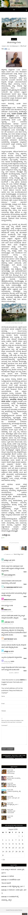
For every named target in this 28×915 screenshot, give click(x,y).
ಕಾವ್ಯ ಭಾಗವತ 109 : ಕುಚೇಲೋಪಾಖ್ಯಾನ (11, 772)
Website (3, 711)
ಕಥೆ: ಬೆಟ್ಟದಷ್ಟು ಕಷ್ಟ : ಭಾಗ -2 (12, 804)
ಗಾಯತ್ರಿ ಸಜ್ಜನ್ (7, 661)
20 (13, 848)
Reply (25, 571)
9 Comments (14, 543)
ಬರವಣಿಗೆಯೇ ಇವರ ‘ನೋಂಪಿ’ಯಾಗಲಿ (11, 811)
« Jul (3, 859)
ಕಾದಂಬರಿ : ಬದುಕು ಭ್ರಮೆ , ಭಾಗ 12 (13, 798)
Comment (4, 725)
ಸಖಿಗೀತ (9, 817)
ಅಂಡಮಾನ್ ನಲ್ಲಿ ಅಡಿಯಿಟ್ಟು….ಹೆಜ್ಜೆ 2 (14, 792)
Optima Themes (18, 910)
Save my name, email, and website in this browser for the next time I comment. (12, 721)
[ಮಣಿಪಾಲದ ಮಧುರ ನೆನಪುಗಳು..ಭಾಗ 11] (4, 548)
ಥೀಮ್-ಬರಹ (14, 39)
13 (12, 844)
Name (3, 696)
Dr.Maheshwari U (15, 46)
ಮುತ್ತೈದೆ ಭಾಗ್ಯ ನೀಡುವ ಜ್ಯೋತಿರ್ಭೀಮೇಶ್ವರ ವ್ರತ (11, 785)
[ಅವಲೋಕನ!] (23, 548)
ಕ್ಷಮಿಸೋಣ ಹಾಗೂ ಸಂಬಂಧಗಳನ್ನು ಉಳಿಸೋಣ (13, 778)
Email (2, 703)
